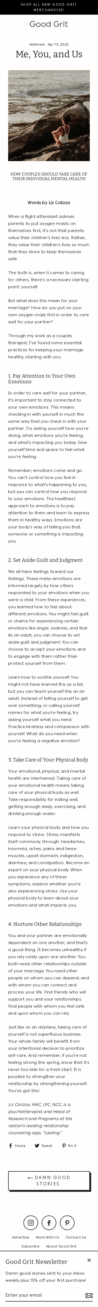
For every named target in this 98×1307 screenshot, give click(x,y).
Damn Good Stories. (52, 1180)
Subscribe (30, 1246)
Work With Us (47, 1237)
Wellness (37, 44)
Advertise (20, 1237)
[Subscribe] (88, 1295)
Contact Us (76, 1237)
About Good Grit (61, 1246)
